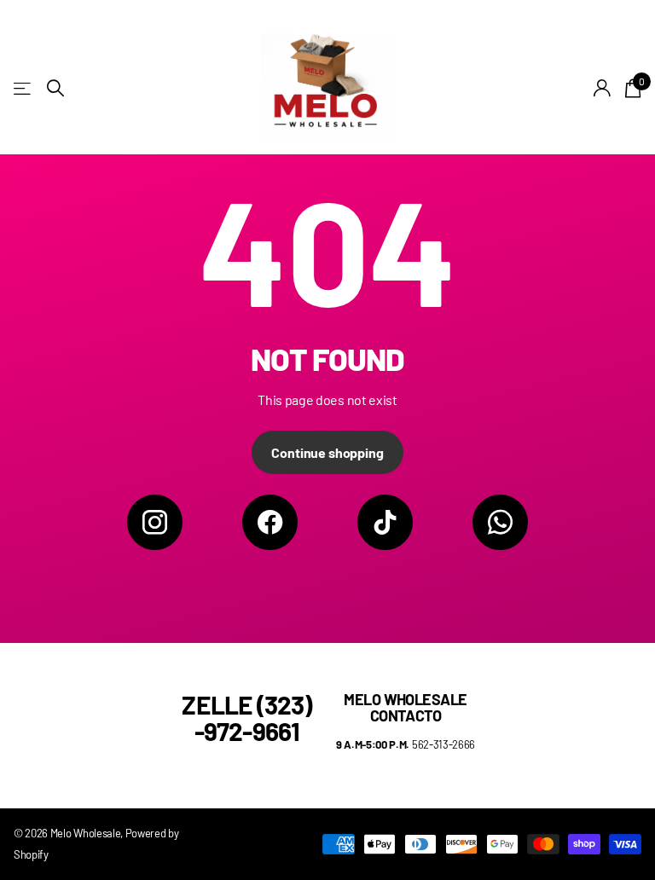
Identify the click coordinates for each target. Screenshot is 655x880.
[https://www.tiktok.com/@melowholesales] (385, 522)
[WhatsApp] (500, 522)
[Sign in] (603, 88)
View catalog (23, 88)
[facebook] (270, 522)
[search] (55, 88)
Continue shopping (327, 452)
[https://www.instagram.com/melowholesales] (155, 522)
